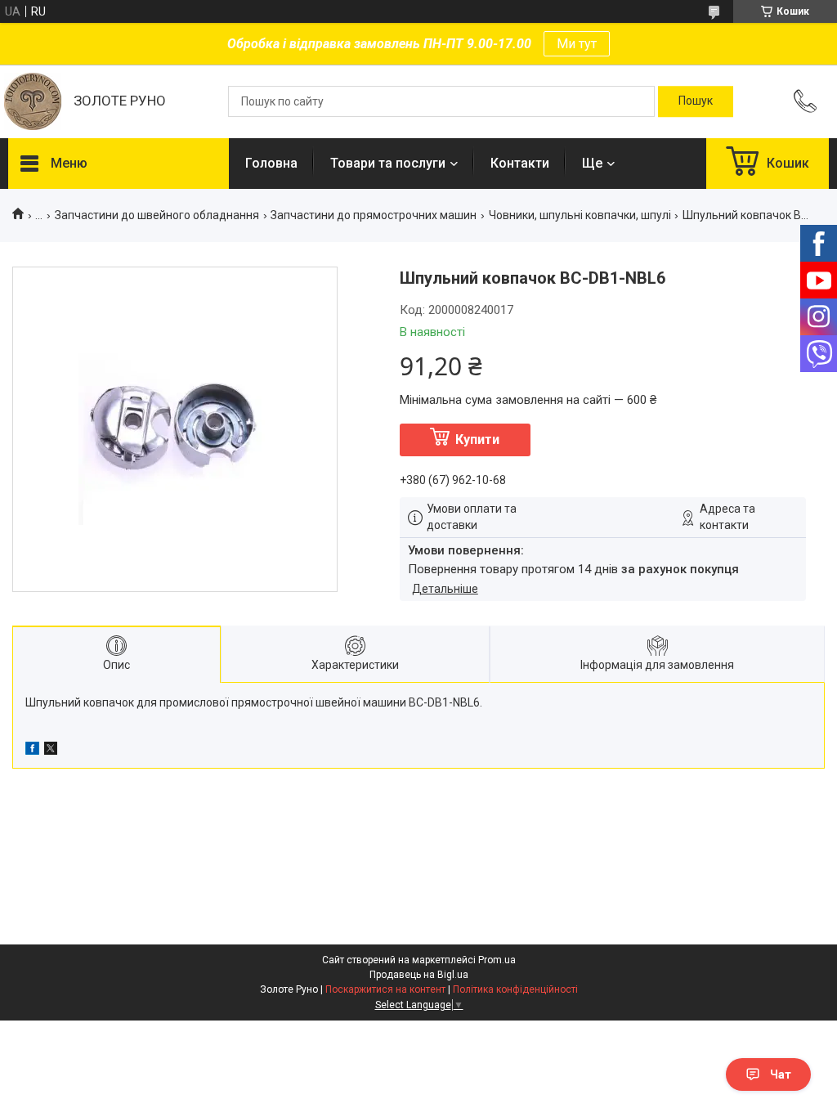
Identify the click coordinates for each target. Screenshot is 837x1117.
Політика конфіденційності (515, 989)
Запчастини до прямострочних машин (374, 215)
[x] (50, 750)
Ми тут (577, 44)
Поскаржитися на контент (385, 989)
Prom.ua (497, 960)
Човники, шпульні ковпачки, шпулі (580, 215)
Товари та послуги (387, 163)
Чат (780, 1074)
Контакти (519, 163)
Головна (271, 163)
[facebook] (32, 750)
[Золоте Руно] (32, 101)
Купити (477, 439)
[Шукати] (695, 101)
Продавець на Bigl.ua (418, 974)
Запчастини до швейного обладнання (157, 215)
